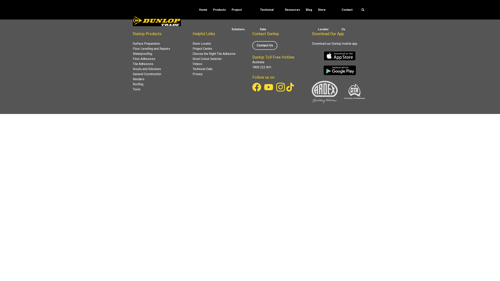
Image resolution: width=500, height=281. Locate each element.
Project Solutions (238, 19)
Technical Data (267, 19)
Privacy (198, 74)
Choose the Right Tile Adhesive (214, 54)
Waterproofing (142, 54)
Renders (138, 79)
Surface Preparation (146, 43)
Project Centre (202, 49)
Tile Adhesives (143, 64)
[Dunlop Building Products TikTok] (290, 90)
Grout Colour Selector (207, 59)
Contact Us (347, 19)
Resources (292, 10)
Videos (197, 64)
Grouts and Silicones (147, 69)
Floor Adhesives (144, 59)
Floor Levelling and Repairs (151, 49)
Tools (136, 89)
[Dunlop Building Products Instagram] (281, 90)
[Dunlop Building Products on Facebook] (257, 90)
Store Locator (323, 19)
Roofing (138, 84)
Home (203, 10)
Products (219, 10)
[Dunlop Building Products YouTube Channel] (269, 90)
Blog (309, 10)
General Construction (147, 74)
